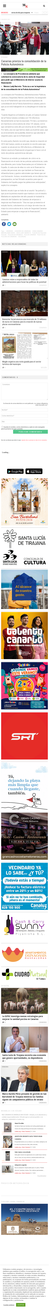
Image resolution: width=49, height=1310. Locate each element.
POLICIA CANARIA (30, 235)
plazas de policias (39, 233)
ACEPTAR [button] (20, 1305)
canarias (9, 231)
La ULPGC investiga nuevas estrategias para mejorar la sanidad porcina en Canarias (22, 1018)
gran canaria (37, 231)
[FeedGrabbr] (24, 1176)
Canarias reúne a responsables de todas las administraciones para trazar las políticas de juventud (24, 280)
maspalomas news (8, 233)
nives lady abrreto (24, 233)
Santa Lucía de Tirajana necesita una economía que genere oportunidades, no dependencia (24, 1056)
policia (3, 235)
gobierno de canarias (23, 231)
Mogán (44, 367)
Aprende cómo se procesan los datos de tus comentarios (34, 440)
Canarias (5, 19)
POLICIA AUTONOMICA (15, 235)
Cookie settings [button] (8, 1305)
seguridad (22, 237)
